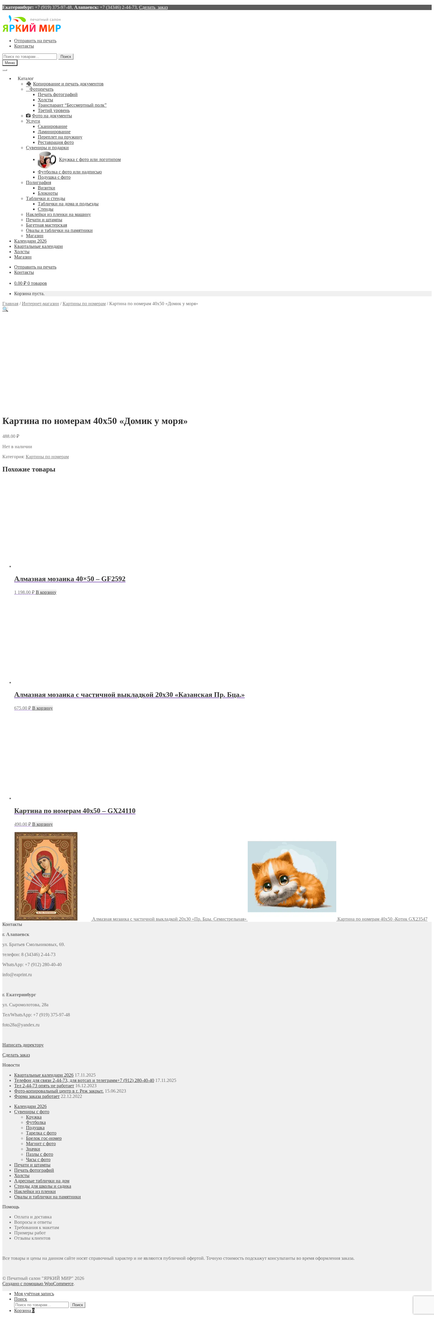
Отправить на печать (35, 40)
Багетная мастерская (46, 224)
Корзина (24, 1310)
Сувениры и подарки (47, 147)
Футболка (36, 1122)
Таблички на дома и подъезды (68, 203)
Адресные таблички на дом (41, 1180)
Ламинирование (54, 131)
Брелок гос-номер (44, 1138)
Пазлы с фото (39, 1154)
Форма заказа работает (37, 1096)
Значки (33, 1148)
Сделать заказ (153, 7)
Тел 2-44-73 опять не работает (44, 1085)
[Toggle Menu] (4, 70)
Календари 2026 (30, 240)
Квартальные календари (38, 246)
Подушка (35, 1127)
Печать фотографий (58, 94)
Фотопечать (41, 89)
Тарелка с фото (41, 1132)
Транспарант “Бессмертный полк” (72, 105)
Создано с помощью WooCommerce (38, 1283)
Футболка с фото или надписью (70, 171)
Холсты (45, 99)
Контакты (24, 45)
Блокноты (48, 193)
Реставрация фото (56, 142)
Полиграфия (38, 182)
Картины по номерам (84, 303)
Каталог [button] (26, 78)
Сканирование (52, 126)
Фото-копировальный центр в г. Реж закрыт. (59, 1090)
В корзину (46, 592)
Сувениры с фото (31, 1111)
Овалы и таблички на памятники (59, 230)
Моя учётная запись (34, 1293)
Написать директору (23, 1044)
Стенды (45, 209)
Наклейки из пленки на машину (58, 214)
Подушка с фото (54, 177)
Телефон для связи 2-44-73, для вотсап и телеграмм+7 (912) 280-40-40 (84, 1080)
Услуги (33, 120)
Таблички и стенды (45, 198)
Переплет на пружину (60, 136)
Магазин (34, 235)
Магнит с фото (41, 1143)
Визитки (46, 187)
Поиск (66, 56)
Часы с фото (38, 1159)
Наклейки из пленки (35, 1191)
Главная (10, 303)
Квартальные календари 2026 (44, 1075)
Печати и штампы (44, 219)
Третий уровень (54, 110)
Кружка (34, 1116)
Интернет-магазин (40, 303)
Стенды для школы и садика (42, 1186)
